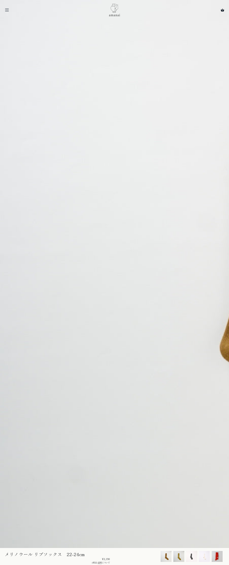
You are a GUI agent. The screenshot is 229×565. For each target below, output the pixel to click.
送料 (100, 562)
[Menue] (7, 11)
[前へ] (160, 556)
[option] (166, 557)
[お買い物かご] (222, 10)
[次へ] (224, 556)
